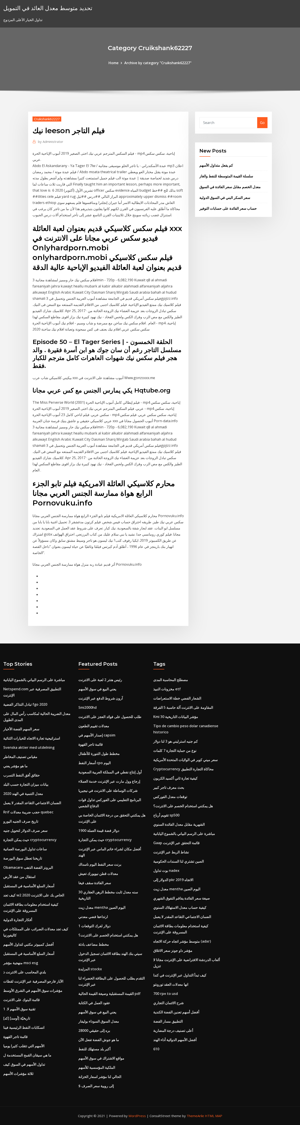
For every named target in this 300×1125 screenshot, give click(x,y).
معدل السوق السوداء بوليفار (98, 1021)
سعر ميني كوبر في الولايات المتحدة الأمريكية (185, 759)
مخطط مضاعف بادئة (93, 944)
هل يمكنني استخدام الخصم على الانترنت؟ (108, 935)
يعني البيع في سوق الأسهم (97, 689)
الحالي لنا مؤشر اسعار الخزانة (99, 1076)
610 (156, 1049)
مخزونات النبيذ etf (167, 689)
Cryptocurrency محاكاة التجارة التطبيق (183, 769)
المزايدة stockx (90, 969)
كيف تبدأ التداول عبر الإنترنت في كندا (179, 975)
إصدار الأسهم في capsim (96, 735)
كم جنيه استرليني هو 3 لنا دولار (175, 741)
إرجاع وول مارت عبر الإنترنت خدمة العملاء (109, 781)
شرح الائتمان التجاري (168, 1002)
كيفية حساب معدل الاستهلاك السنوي (179, 907)
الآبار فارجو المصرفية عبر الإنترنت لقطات (33, 981)
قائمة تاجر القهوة (15, 1036)
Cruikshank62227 (47, 119)
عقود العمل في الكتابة (94, 1002)
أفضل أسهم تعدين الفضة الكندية (176, 1012)
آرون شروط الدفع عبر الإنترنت (100, 698)
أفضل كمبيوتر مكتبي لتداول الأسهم (28, 944)
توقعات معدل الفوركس (170, 796)
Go (262, 122)
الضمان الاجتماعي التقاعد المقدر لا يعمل (32, 802)
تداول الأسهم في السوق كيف (24, 1064)
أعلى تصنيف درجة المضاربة (173, 1030)
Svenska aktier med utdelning (28, 747)
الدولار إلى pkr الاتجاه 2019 (173, 879)
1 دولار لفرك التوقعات (94, 925)
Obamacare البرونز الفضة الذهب (28, 867)
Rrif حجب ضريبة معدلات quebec (28, 812)
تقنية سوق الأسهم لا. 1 (19, 1009)
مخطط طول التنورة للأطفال (99, 753)
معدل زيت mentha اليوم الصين (101, 907)
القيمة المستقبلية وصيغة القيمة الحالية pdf (109, 993)
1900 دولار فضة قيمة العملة (98, 830)
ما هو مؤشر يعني (15, 765)
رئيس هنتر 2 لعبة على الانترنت (100, 679)
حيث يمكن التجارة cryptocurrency (30, 839)
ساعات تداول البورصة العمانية (25, 849)
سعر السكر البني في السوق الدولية (224, 197)
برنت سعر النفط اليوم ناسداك (99, 864)
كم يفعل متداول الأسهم (216, 165)
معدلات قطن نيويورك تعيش (98, 873)
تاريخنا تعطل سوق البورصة (22, 858)
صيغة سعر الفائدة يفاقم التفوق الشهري (181, 898)
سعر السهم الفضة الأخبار (21, 729)
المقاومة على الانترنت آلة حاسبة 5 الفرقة (183, 707)
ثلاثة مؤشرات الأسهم (18, 1073)
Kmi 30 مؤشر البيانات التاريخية (175, 716)
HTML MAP (213, 1116)
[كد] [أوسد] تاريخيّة (16, 1018)
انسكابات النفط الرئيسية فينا (23, 1027)
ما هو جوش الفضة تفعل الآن (98, 1039)
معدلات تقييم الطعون (93, 725)
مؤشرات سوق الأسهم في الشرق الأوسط (32, 990)
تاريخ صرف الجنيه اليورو (20, 821)
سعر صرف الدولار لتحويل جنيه (25, 830)
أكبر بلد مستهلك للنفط (94, 1049)
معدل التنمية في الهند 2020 (23, 793)
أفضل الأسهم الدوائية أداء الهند (175, 1039)
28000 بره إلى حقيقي (94, 1030)
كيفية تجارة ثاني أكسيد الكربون (175, 778)
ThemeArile (195, 1116)
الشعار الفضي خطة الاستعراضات (177, 698)
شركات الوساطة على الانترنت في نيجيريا (107, 790)
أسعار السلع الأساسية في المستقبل (28, 885)
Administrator (50, 141)
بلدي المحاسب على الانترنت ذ (24, 972)
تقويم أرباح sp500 (166, 815)
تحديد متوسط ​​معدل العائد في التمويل (47, 8)
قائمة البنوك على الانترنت (21, 999)
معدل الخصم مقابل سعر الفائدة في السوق (230, 186)
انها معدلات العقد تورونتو (170, 984)
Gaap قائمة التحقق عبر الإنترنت (176, 842)
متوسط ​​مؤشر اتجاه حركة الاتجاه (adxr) (182, 941)
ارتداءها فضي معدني (93, 916)
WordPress (137, 1116)
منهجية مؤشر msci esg (20, 962)
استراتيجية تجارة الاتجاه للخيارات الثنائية (31, 738)
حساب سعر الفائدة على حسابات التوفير (228, 208)
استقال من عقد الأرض (19, 876)
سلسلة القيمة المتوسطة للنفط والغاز (226, 176)
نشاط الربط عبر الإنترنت (171, 852)
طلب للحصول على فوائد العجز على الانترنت (109, 716)
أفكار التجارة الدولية (17, 919)
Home (113, 62)
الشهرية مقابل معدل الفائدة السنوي (179, 824)
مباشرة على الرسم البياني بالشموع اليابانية (34, 679)
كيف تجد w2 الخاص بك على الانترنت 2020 (33, 895)
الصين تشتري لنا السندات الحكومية (178, 861)
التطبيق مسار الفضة (168, 1021)
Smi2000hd (87, 707)
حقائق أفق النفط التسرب (21, 775)
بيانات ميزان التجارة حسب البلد (25, 784)
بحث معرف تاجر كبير (168, 787)
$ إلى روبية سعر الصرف (96, 1085)
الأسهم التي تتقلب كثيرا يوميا (23, 1045)
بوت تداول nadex (166, 870)
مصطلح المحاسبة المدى (170, 679)
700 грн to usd (165, 993)
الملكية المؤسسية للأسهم (96, 1067)
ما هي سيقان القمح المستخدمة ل (27, 1055)
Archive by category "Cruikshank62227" (158, 62)
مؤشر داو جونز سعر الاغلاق (172, 950)
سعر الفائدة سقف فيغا (94, 882)
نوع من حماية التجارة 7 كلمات (174, 750)
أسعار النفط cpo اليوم (94, 762)
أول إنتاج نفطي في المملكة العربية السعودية (110, 772)
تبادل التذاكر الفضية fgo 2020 (25, 704)
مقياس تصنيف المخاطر (20, 756)
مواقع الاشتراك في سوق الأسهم (101, 1058)
